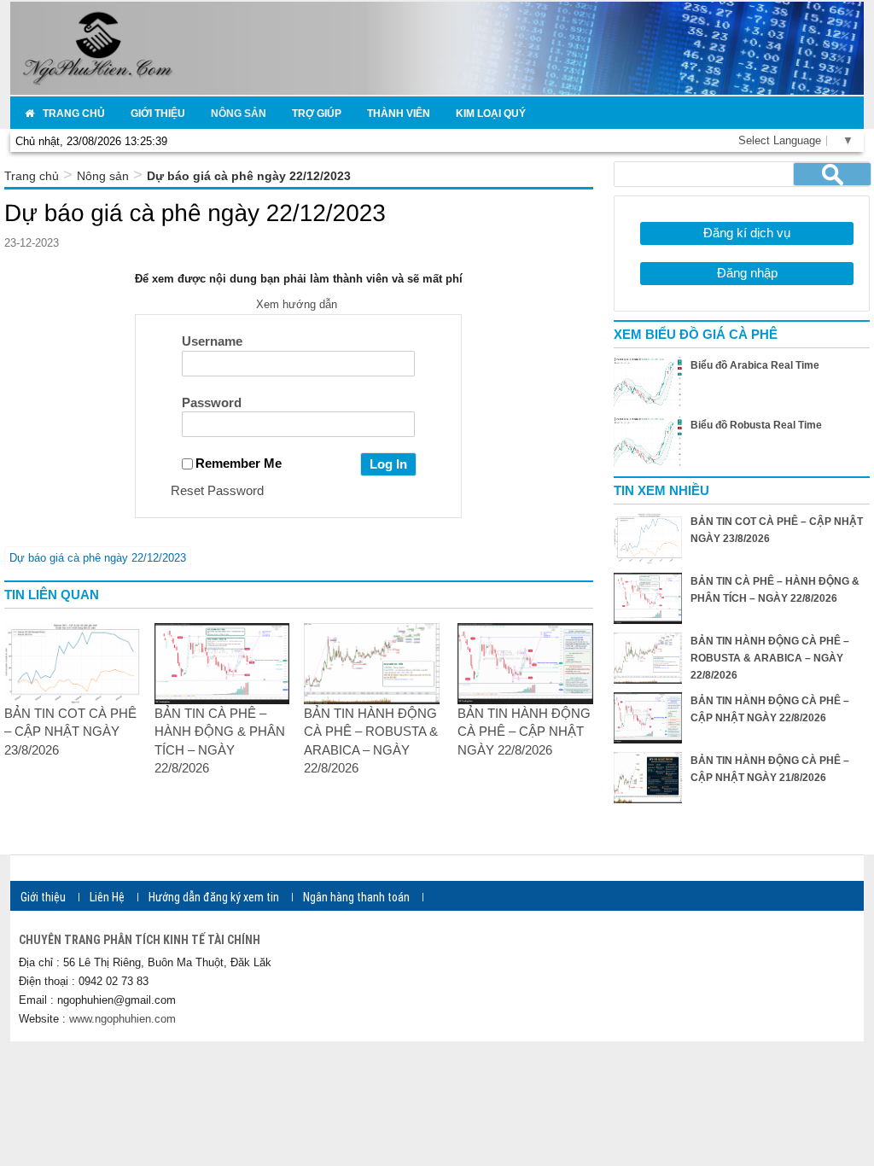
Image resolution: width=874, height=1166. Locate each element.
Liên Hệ (107, 897)
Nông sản (103, 176)
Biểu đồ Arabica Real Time (754, 365)
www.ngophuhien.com (122, 1018)
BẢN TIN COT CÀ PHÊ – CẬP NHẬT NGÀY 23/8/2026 (70, 731)
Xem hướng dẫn (298, 304)
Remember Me (238, 463)
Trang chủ (31, 176)
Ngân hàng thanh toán (356, 897)
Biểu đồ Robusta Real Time (756, 425)
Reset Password (217, 490)
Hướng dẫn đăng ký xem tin (214, 897)
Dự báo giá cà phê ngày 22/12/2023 (97, 557)
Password (212, 402)
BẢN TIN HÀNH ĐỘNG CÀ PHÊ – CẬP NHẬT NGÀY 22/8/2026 (524, 731)
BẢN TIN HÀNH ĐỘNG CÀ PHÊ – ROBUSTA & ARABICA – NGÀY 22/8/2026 (769, 658)
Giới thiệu (43, 897)
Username (212, 341)
